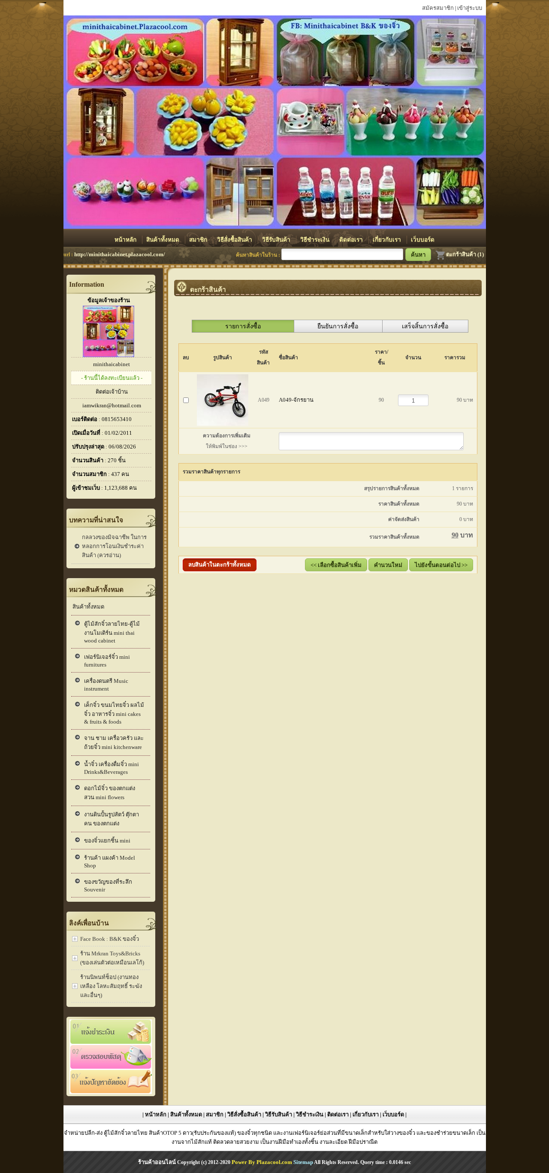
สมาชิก (199, 239)
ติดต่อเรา (352, 239)
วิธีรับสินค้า (277, 239)
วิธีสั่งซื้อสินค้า (235, 239)
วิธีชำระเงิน (315, 239)
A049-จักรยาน (296, 400)
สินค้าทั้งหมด (163, 239)
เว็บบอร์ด (422, 239)
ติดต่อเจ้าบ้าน (112, 391)
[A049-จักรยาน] (222, 398)
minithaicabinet (111, 364)
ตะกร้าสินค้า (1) (465, 254)
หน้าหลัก (126, 239)
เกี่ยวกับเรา (388, 239)
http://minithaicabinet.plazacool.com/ (119, 254)
